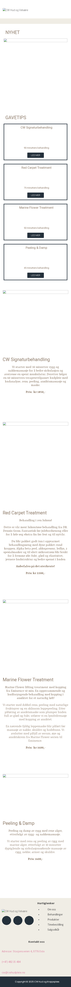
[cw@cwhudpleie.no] (3, 968)
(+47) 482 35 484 (11, 961)
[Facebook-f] (6, 920)
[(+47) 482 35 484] (3, 957)
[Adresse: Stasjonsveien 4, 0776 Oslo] (3, 947)
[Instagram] (17, 920)
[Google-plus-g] (29, 920)
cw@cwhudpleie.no (13, 972)
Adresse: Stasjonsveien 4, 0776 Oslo (23, 951)
